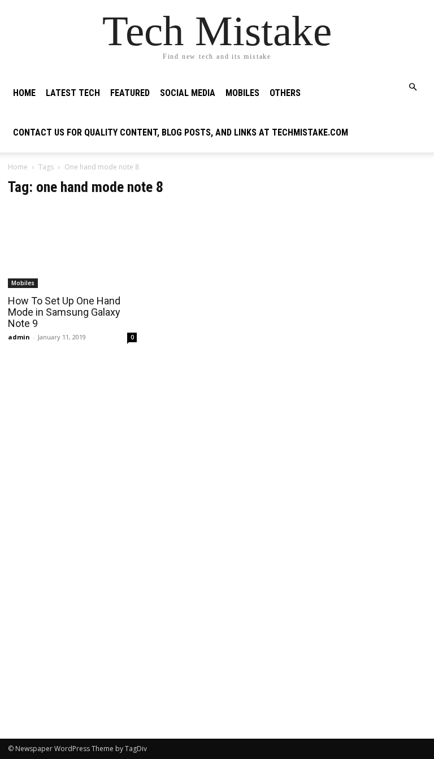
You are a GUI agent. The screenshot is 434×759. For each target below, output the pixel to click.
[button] (412, 87)
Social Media (187, 93)
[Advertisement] (361, 234)
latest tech (73, 93)
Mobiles (242, 93)
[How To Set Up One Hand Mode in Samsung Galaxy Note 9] (72, 247)
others (285, 93)
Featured (130, 93)
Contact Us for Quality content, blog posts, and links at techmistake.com (180, 132)
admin (19, 337)
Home (24, 93)
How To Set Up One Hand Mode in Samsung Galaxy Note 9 (64, 312)
